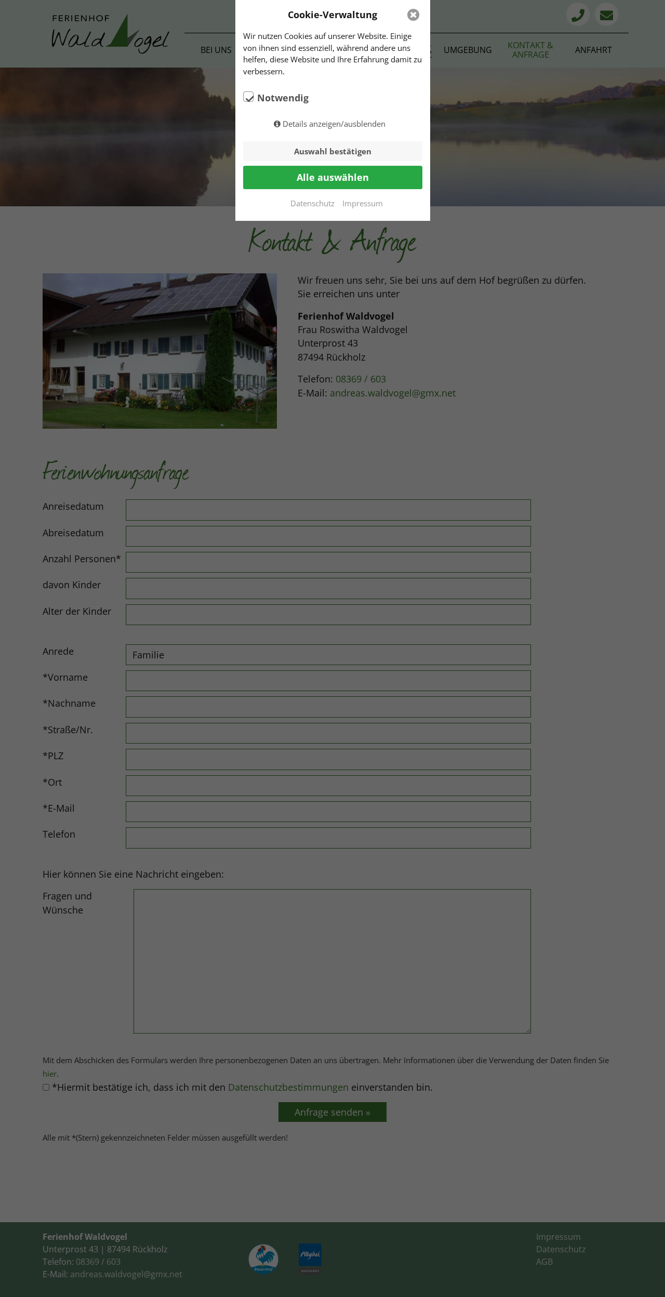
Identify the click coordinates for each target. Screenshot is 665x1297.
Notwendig (283, 97)
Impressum (362, 203)
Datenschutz (312, 203)
